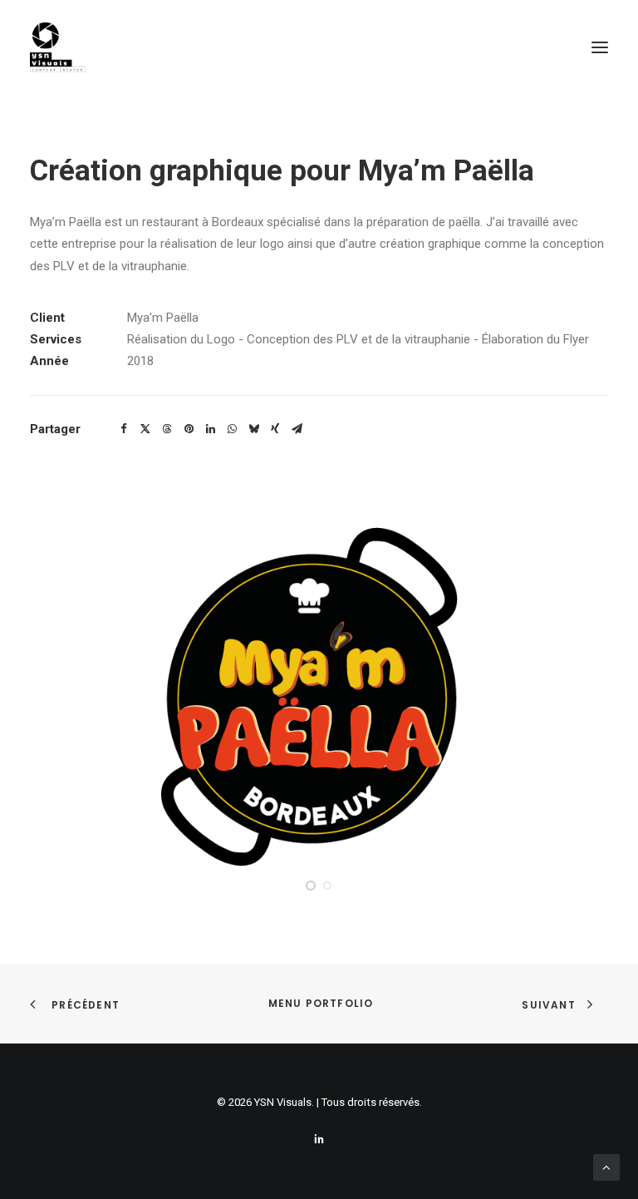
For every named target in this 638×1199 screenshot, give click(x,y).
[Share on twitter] (145, 429)
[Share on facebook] (124, 429)
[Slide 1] (310, 885)
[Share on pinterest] (189, 429)
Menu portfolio (318, 1003)
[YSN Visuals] (58, 47)
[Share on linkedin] (210, 429)
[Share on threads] (167, 429)
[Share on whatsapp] (232, 429)
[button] (600, 47)
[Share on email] (297, 429)
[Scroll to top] (606, 1166)
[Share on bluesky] (253, 429)
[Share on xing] (275, 429)
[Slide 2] (327, 885)
